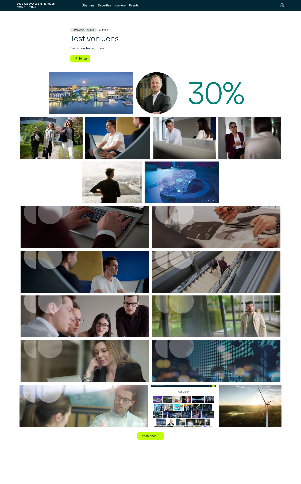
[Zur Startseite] (46, 5)
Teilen (83, 59)
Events (133, 5)
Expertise (104, 5)
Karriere (120, 5)
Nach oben (149, 436)
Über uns (88, 5)
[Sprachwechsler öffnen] (282, 5)
